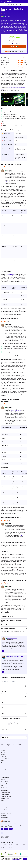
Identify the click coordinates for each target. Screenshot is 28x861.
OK (25, 859)
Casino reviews (5, 777)
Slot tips (2, 800)
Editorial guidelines (5, 758)
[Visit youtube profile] (7, 829)
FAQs (17, 4)
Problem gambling (4, 811)
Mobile (13, 4)
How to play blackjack (5, 792)
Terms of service (4, 805)
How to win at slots (5, 798)
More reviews (23, 4)
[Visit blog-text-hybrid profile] (12, 829)
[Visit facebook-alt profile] (5, 829)
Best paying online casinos (6, 769)
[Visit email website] (3, 651)
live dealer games (11, 274)
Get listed (3, 754)
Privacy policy (4, 807)
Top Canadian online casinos (7, 764)
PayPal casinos (4, 775)
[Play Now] (14, 43)
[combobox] (12, 723)
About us (3, 750)
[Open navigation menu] (2, 2)
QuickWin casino (4, 787)
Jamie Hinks (7, 16)
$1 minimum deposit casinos (6, 771)
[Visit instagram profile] (10, 829)
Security (8, 4)
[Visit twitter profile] (2, 829)
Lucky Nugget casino (5, 783)
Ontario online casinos (5, 766)
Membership (3, 760)
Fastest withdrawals (5, 773)
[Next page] (19, 724)
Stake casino (3, 785)
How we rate (3, 756)
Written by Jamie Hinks (12, 638)
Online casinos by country (6, 813)
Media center (3, 815)
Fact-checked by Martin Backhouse (15, 656)
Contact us (3, 752)
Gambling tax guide (5, 809)
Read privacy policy (16, 859)
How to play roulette (5, 794)
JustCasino (3, 779)
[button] (14, 621)
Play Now (13, 46)
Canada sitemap (4, 817)
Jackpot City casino (5, 781)
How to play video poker (6, 796)
